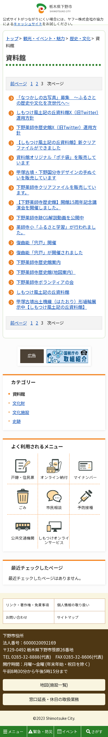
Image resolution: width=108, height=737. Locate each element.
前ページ (18, 83)
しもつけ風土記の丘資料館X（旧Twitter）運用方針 (57, 114)
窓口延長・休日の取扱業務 (54, 699)
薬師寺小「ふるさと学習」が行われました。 (56, 229)
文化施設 (20, 412)
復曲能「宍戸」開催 (36, 242)
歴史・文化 (80, 38)
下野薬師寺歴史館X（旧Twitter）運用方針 (56, 129)
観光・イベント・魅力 (44, 38)
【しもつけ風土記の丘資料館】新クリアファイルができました (56, 144)
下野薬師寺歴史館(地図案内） (46, 272)
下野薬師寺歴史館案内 (38, 262)
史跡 (16, 421)
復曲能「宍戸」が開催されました (49, 252)
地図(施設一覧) (54, 685)
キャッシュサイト (28, 23)
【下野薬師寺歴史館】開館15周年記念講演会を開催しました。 (56, 204)
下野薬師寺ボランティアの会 (45, 282)
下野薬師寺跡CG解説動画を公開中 (50, 217)
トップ (12, 38)
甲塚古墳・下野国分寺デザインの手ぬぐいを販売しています (56, 174)
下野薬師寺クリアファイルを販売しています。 (56, 189)
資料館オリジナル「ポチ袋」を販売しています (56, 159)
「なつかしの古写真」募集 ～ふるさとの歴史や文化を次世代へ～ (56, 100)
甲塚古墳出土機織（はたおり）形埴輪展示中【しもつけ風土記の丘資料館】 (56, 304)
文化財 (18, 403)
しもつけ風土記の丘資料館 (42, 292)
